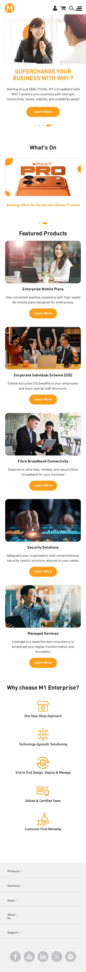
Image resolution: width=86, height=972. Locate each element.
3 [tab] (43, 125)
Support (12, 932)
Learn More (43, 112)
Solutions (13, 885)
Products (13, 871)
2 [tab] (39, 125)
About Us (11, 916)
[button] (71, 8)
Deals (11, 900)
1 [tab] (36, 125)
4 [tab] (48, 125)
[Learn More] (43, 38)
